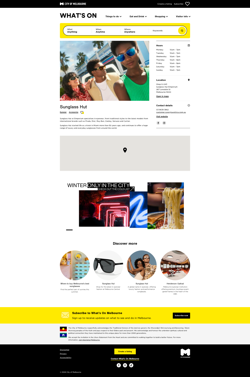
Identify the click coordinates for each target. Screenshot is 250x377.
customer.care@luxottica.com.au (171, 112)
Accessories (73, 112)
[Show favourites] (187, 4)
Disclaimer (64, 350)
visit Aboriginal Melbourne (89, 340)
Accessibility (65, 358)
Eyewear (63, 112)
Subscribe (178, 4)
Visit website (162, 116)
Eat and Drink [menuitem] (137, 16)
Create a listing (164, 4)
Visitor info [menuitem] (182, 16)
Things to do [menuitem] (112, 16)
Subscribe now (181, 316)
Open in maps (162, 96)
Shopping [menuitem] (160, 16)
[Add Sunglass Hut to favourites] (82, 112)
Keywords (157, 31)
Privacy (63, 354)
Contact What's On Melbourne (125, 358)
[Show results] (182, 31)
